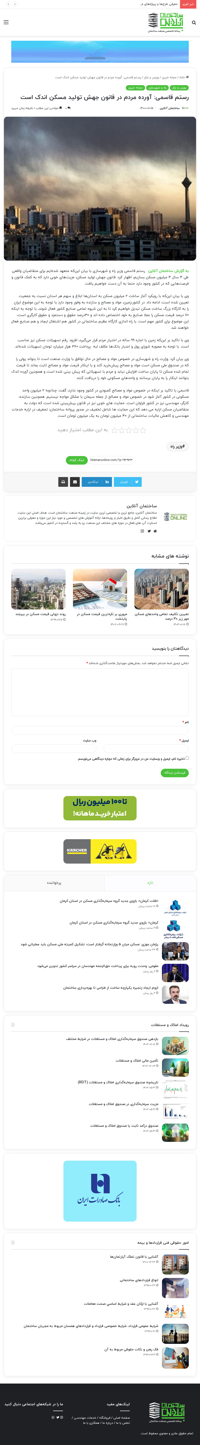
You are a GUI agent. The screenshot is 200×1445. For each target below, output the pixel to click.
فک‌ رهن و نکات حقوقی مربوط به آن (131, 1349)
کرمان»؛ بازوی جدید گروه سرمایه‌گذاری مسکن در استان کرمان (114, 922)
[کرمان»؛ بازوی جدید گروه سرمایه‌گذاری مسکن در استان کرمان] (175, 929)
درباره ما (107, 1423)
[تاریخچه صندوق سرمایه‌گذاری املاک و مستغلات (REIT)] (175, 1089)
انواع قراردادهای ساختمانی (139, 1280)
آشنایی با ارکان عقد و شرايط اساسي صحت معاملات (121, 1304)
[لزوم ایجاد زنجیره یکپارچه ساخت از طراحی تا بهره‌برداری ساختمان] (175, 995)
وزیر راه (176, 446)
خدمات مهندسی (85, 1418)
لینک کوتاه (77, 460)
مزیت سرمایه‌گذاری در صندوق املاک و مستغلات (123, 1104)
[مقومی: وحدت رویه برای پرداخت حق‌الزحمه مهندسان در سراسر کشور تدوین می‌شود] (175, 973)
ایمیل (184, 740)
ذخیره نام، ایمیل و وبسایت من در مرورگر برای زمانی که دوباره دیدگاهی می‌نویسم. (131, 759)
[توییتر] (148, 531)
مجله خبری (169, 77)
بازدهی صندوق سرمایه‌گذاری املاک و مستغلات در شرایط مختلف (112, 1039)
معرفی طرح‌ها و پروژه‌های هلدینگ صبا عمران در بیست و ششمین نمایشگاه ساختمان (122, 4)
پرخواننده (54, 883)
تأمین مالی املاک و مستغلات (137, 1060)
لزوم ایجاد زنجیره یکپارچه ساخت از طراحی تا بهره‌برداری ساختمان (110, 988)
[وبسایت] (154, 531)
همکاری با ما (91, 1423)
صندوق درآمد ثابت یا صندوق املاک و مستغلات (124, 1126)
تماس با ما (123, 1423)
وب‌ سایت (89, 740)
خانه (182, 77)
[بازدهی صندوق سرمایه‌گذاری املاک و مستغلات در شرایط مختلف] (175, 1046)
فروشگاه (104, 1418)
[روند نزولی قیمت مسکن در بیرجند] (38, 589)
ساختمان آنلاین (170, 108)
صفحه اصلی (121, 1418)
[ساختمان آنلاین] (165, 22)
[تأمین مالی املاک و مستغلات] (175, 1067)
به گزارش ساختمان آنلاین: (168, 271)
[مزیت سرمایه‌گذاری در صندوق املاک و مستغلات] (175, 1111)
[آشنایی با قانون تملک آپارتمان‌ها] (175, 1265)
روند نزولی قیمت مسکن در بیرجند (40, 614)
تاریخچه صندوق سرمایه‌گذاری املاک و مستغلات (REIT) (118, 1082)
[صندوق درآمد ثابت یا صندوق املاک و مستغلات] (175, 1133)
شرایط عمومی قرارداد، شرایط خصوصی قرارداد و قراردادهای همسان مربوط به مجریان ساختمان (91, 1326)
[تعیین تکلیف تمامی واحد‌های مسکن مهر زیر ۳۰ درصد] (161, 589)
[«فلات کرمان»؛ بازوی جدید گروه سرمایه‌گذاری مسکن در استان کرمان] (175, 908)
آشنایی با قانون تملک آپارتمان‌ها (134, 1257)
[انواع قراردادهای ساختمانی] (175, 1288)
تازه (150, 883)
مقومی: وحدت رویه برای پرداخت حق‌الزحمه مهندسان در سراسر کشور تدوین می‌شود (97, 966)
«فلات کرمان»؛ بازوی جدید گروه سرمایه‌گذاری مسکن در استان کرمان (109, 901)
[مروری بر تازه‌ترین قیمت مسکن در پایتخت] (100, 589)
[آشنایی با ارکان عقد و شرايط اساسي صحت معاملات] (175, 1311)
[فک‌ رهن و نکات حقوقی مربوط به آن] (175, 1358)
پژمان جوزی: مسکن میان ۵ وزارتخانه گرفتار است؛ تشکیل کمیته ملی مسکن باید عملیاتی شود (89, 944)
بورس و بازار (151, 77)
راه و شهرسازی (157, 88)
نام (185, 722)
